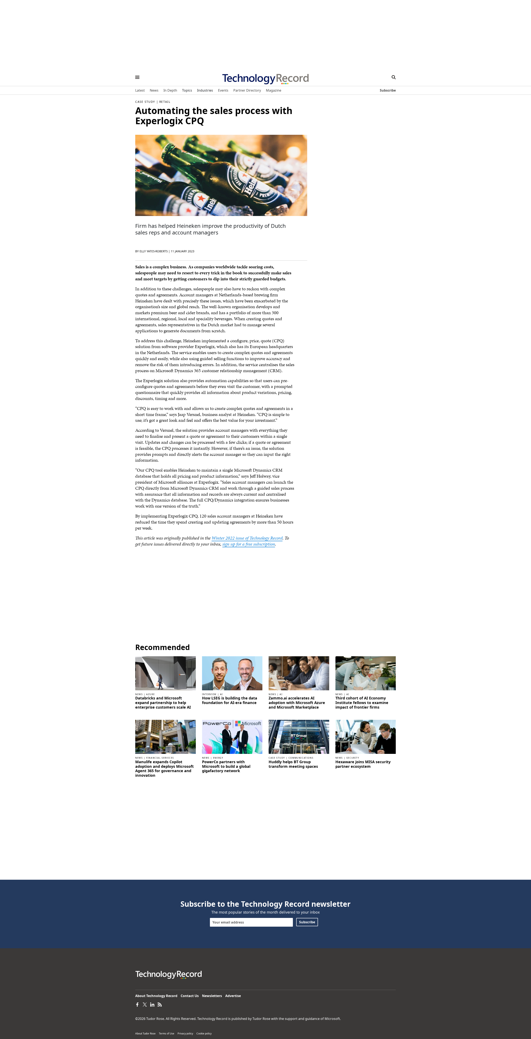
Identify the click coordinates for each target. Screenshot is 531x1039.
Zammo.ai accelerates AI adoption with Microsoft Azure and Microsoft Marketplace (297, 702)
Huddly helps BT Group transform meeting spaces (293, 764)
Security (352, 757)
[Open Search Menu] (394, 77)
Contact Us (190, 996)
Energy (218, 757)
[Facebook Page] (137, 1004)
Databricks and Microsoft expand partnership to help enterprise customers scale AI (163, 702)
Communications (301, 757)
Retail (165, 102)
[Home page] (265, 77)
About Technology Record (156, 996)
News (139, 694)
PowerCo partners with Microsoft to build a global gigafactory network (226, 766)
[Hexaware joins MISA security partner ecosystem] (365, 736)
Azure (150, 694)
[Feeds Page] (160, 1004)
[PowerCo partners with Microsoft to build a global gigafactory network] (232, 736)
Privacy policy (185, 1033)
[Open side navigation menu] (137, 77)
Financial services (160, 757)
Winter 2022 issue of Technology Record (247, 538)
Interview (209, 694)
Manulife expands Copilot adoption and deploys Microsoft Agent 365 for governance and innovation (164, 769)
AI (221, 694)
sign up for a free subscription (248, 544)
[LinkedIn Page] (152, 1004)
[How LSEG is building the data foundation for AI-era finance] (232, 673)
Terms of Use (166, 1033)
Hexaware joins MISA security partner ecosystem (363, 764)
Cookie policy (204, 1033)
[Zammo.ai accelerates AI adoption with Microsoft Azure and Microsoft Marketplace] (299, 673)
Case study (145, 102)
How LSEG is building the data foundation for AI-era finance (229, 700)
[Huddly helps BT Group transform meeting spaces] (299, 736)
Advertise (233, 996)
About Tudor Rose (145, 1033)
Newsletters (212, 996)
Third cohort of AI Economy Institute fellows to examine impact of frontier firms (361, 702)
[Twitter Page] (145, 1004)
